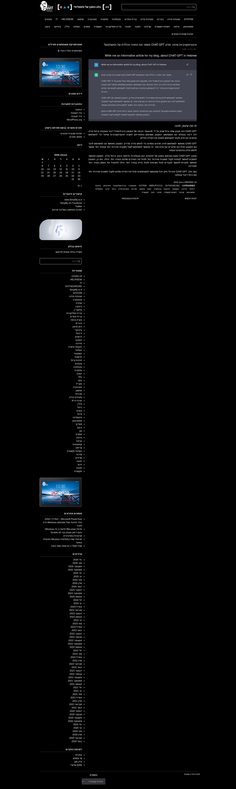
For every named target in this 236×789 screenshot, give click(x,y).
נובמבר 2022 (76, 637)
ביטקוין (78, 306)
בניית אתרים (131, 19)
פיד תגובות (76, 116)
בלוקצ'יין (78, 309)
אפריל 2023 (76, 627)
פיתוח (176, 26)
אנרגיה (79, 303)
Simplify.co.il (156, 186)
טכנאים (48, 19)
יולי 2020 (77, 724)
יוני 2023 (78, 620)
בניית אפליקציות (113, 26)
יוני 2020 (78, 728)
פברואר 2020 (75, 738)
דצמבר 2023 (76, 613)
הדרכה (184, 189)
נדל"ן (67, 26)
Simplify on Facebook (71, 203)
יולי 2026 (77, 559)
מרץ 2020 (77, 734)
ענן (80, 431)
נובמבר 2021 (76, 674)
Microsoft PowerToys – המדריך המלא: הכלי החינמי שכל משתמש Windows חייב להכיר (62, 522)
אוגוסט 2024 (76, 596)
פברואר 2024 (75, 610)
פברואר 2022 (75, 664)
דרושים (78, 336)
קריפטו (78, 447)
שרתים (147, 26)
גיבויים (160, 19)
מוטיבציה (92, 19)
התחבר (78, 109)
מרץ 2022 (77, 660)
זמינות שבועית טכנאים (182, 34)
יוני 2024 (78, 603)
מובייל (79, 383)
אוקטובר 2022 (75, 640)
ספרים (79, 424)
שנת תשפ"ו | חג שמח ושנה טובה (66, 546)
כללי (80, 377)
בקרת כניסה (76, 320)
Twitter (78, 206)
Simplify (187, 774)
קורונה (181, 192)
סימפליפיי (99, 189)
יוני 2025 (78, 576)
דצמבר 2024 (76, 590)
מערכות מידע (146, 19)
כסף (80, 380)
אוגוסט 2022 (76, 647)
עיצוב (47, 26)
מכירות (134, 189)
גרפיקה (57, 26)
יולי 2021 (77, 687)
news (183, 49)
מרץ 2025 (77, 583)
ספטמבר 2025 (75, 569)
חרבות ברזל (76, 360)
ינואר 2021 (77, 707)
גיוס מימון (107, 186)
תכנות (128, 26)
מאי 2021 (77, 694)
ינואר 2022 (77, 667)
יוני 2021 (78, 691)
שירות (79, 454)
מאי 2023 (77, 623)
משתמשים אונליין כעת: (70, 50)
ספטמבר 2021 (75, 680)
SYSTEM (188, 19)
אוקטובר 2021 (75, 677)
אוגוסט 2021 (76, 684)
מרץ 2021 (77, 701)
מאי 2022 (77, 654)
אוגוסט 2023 (76, 617)
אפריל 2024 (76, 606)
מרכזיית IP (77, 400)
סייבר (107, 189)
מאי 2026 (77, 563)
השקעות (175, 189)
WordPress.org (74, 119)
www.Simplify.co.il (73, 199)
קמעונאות (77, 444)
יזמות (149, 189)
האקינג (78, 340)
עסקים (87, 26)
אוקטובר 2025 (75, 566)
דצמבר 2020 (76, 711)
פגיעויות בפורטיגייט (72, 535)
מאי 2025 (77, 580)
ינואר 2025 (77, 586)
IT (57, 19)
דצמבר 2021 (76, 670)
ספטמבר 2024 (75, 593)
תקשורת (98, 26)
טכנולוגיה (116, 19)
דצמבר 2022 (76, 633)
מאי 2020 (77, 731)
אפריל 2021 (76, 697)
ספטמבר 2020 (75, 721)
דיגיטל (192, 189)
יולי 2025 (77, 573)
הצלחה (76, 26)
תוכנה (137, 26)
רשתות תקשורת (162, 26)
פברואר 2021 (75, 704)
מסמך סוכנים (75, 137)
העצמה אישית (75, 346)
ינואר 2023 (77, 630)
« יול (80, 186)
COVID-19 (77, 276)
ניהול (114, 189)
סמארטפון (188, 26)
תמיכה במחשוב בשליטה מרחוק (67, 209)
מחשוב (80, 19)
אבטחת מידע (173, 19)
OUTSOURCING (172, 186)
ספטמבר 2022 (75, 643)
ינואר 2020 (77, 741)
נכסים (79, 410)
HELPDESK (67, 19)
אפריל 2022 (76, 657)
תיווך (153, 192)
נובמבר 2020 (76, 714)
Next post (191, 198)
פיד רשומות (76, 113)
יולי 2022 (77, 650)
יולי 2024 (77, 600)
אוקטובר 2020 (75, 717)
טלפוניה (104, 19)
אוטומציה (132, 186)
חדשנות (167, 189)
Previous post (129, 198)
